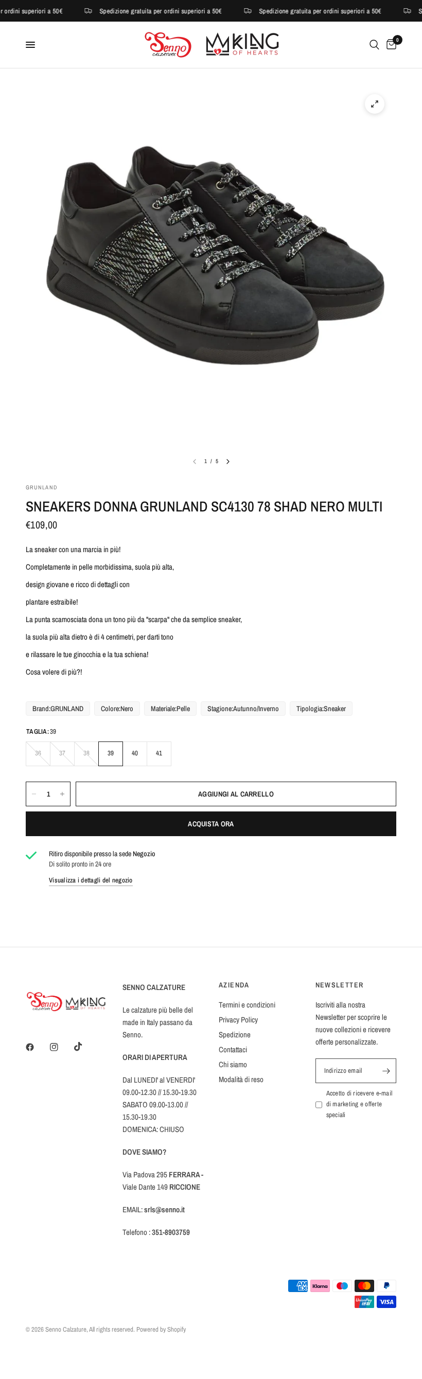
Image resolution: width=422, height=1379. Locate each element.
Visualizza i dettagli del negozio (91, 880)
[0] (389, 45)
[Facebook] (37, 1047)
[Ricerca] (374, 45)
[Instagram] (61, 1047)
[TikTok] (85, 1046)
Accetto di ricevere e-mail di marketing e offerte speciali (359, 1104)
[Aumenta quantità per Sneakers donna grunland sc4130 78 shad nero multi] (62, 794)
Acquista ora (211, 823)
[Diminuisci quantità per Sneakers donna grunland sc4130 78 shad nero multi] (34, 794)
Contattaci (233, 1049)
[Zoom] (374, 104)
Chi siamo (233, 1064)
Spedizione (235, 1034)
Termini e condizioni (247, 1004)
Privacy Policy (238, 1019)
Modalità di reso (241, 1079)
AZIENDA (234, 984)
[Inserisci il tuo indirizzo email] (386, 1070)
